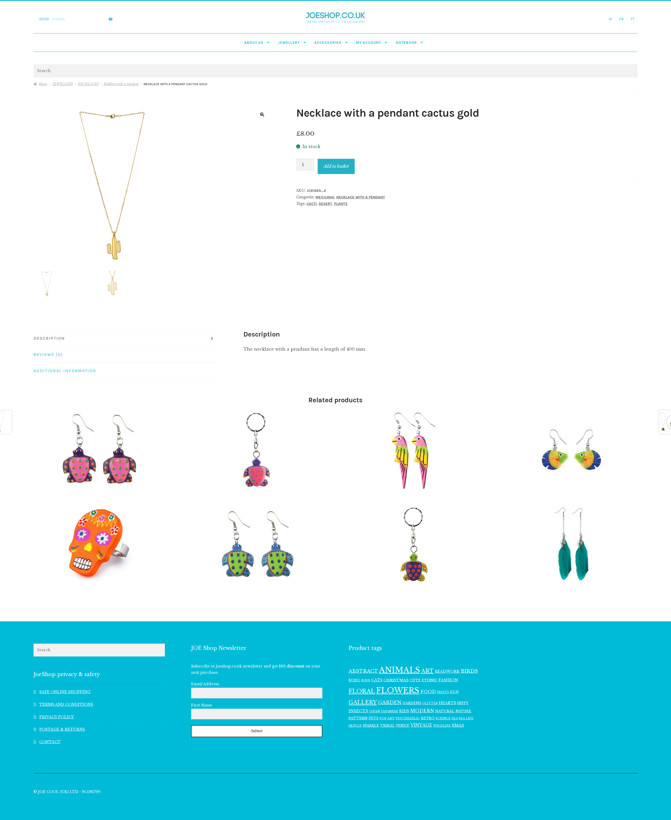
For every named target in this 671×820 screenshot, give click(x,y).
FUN (454, 692)
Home (43, 84)
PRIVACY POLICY (56, 717)
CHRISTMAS (396, 680)
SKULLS (355, 725)
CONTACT (50, 742)
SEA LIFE (466, 718)
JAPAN (374, 711)
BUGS (365, 680)
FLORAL (362, 691)
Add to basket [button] (99, 450)
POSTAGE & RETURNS (62, 729)
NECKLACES (88, 84)
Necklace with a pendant (121, 84)
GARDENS (412, 703)
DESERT (325, 204)
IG (610, 19)
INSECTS (358, 710)
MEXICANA (325, 197)
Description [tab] (49, 338)
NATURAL (444, 711)
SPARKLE (370, 725)
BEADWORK (447, 671)
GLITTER (430, 703)
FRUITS (443, 692)
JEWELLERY (289, 42)
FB (621, 19)
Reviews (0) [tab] (48, 354)
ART (427, 670)
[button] (262, 114)
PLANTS (341, 204)
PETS (373, 718)
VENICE (402, 725)
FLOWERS (397, 690)
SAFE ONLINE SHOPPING (64, 692)
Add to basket (336, 166)
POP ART (387, 718)
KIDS (404, 711)
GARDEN (390, 702)
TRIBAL (387, 725)
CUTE (415, 680)
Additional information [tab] (65, 370)
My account (368, 42)
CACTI (311, 204)
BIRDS (469, 671)
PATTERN (358, 718)
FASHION (448, 680)
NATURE (463, 711)
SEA (455, 718)
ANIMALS (399, 670)
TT (632, 19)
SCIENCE (443, 718)
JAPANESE (389, 711)
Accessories (328, 42)
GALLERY (363, 702)
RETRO (428, 718)
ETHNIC (429, 680)
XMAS (458, 725)
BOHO (354, 680)
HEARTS (447, 702)
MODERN (422, 711)
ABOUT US (253, 42)
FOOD (428, 691)
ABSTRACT (363, 671)
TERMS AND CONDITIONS (66, 704)
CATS (376, 680)
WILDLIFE (442, 725)
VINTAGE (421, 725)
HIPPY (462, 703)
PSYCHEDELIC (408, 718)
